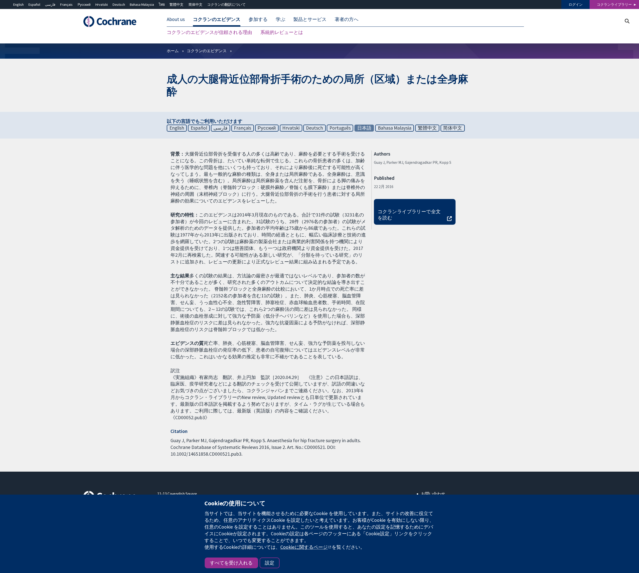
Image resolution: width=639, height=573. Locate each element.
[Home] (116, 21)
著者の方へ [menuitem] (346, 19)
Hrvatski (101, 4)
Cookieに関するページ (304, 547)
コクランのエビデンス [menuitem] (216, 19)
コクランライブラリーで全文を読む (409, 214)
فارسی (50, 4)
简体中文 (195, 4)
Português (340, 128)
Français (66, 4)
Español (34, 4)
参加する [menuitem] (258, 19)
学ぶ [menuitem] (280, 19)
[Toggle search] (627, 21)
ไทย (162, 4)
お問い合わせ (433, 493)
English (18, 4)
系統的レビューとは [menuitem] (281, 32)
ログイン (576, 4)
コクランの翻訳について (226, 4)
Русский (84, 4)
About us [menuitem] (176, 19)
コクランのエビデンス (207, 50)
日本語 (364, 128)
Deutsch (119, 4)
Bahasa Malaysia (142, 4)
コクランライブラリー (614, 4)
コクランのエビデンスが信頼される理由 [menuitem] (209, 32)
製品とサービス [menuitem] (309, 19)
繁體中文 (176, 4)
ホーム (173, 50)
